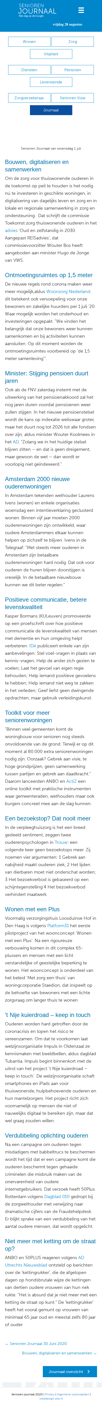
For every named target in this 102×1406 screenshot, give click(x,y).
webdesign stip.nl (51, 1398)
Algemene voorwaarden (73, 1394)
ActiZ (71, 781)
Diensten (29, 69)
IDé (32, 646)
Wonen (29, 41)
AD (15, 442)
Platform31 (57, 925)
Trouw (61, 842)
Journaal (51, 110)
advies (11, 230)
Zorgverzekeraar (29, 98)
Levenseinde (51, 82)
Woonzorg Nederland (68, 291)
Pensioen (72, 69)
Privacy (50, 1394)
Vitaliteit (51, 54)
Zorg (72, 41)
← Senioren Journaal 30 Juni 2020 (36, 1343)
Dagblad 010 (57, 1196)
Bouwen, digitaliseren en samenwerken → (59, 1353)
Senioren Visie (72, 98)
